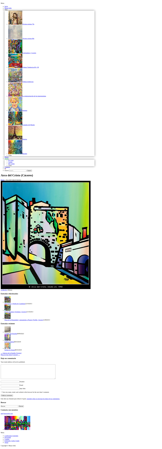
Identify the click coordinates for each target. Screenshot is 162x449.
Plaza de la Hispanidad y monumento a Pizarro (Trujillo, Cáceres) (23, 320)
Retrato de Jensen (9, 350)
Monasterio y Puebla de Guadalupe (14, 303)
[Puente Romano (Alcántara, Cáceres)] (7, 310)
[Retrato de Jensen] (7, 348)
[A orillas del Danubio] (7, 332)
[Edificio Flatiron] (7, 340)
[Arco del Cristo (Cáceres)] (46, 288)
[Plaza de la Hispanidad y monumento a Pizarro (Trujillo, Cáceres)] (7, 318)
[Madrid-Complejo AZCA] (17, 429)
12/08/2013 (4, 290)
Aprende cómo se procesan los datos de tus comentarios (43, 399)
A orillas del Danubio (10, 333)
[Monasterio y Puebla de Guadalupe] (7, 302)
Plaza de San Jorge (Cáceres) (10, 355)
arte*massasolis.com (7, 413)
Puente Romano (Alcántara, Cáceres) (15, 312)
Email (21, 385)
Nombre (22, 381)
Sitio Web (22, 388)
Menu (2, 3)
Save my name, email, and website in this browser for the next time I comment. (26, 392)
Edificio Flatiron (9, 342)
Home (2, 180)
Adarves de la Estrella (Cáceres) (11, 353)
